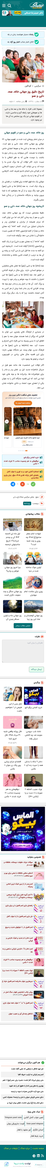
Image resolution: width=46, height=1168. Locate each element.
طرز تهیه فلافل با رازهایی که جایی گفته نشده (27, 1069)
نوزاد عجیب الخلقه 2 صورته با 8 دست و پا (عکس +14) (33, 793)
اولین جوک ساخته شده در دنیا (33, 569)
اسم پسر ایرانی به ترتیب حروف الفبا (30, 1074)
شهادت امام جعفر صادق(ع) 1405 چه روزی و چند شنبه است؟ (33, 539)
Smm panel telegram (34, 1123)
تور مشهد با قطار (24, 1129)
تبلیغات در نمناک (11, 1148)
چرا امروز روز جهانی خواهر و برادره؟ (12, 569)
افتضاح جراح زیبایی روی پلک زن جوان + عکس (12, 765)
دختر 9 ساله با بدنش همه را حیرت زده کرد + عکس (33, 765)
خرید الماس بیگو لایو (31, 457)
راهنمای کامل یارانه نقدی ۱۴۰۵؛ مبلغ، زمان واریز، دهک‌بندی (21, 476)
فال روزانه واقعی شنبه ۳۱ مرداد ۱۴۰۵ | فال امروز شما (12, 735)
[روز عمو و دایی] (23, 314)
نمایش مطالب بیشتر (23, 625)
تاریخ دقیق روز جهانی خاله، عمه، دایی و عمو (26, 94)
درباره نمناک (25, 1148)
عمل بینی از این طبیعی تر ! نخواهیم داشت (14, 707)
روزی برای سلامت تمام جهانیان (33, 593)
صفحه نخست (38, 1148)
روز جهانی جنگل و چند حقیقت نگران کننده (12, 593)
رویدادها (27, 503)
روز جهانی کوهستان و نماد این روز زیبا (33, 617)
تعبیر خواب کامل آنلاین (33, 1117)
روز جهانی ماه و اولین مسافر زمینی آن (13, 617)
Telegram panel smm (13, 1117)
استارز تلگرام (38, 1129)
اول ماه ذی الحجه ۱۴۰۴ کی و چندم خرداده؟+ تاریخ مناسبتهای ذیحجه (12, 539)
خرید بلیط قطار (37, 1136)
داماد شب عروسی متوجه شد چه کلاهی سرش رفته (33, 735)
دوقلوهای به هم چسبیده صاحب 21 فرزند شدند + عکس (21, 462)
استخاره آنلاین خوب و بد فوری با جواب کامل (23, 471)
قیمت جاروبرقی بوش (15, 1123)
